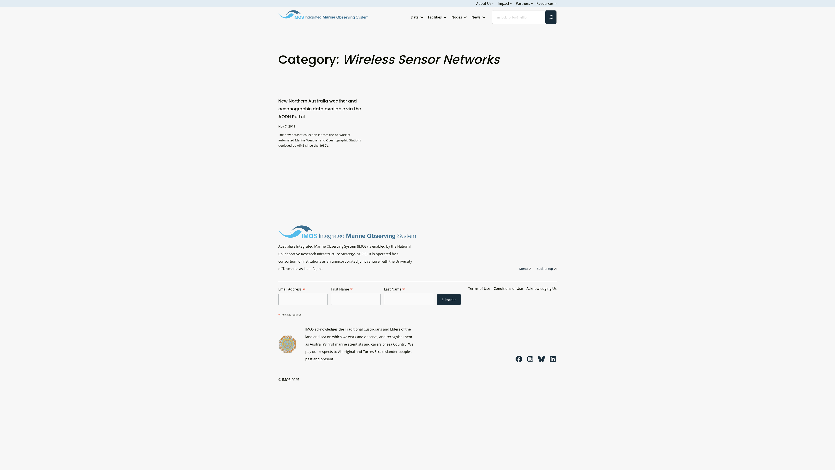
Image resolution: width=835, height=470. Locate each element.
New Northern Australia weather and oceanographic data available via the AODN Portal (319, 109)
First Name (342, 289)
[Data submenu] (422, 17)
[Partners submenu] (532, 3)
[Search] (551, 17)
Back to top (545, 269)
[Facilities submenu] (445, 17)
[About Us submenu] (493, 3)
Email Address (291, 289)
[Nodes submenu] (465, 17)
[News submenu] (484, 17)
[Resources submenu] (555, 3)
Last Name (394, 289)
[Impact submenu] (511, 3)
